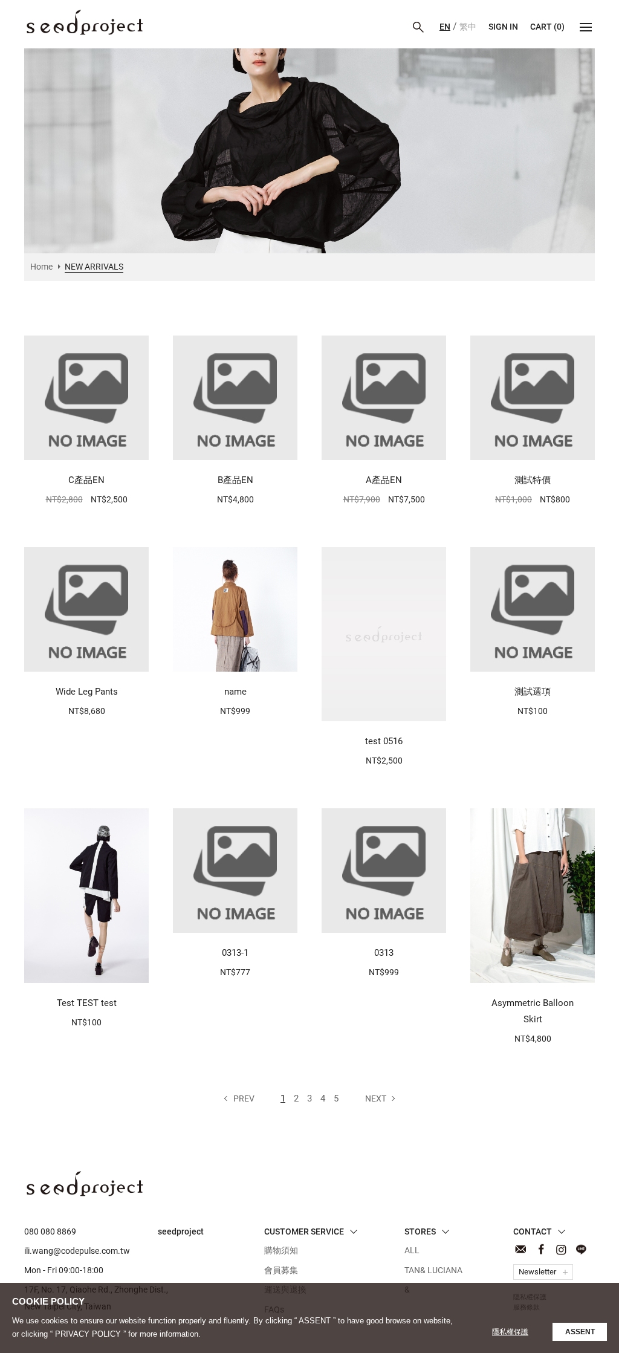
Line (580, 1249)
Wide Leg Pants (87, 691)
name (235, 691)
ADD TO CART (80, 444)
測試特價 (532, 480)
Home (41, 266)
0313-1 (235, 952)
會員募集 (281, 1270)
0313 (384, 952)
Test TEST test (87, 1003)
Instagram (560, 1249)
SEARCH (418, 27)
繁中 (467, 26)
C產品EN (86, 480)
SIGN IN (503, 26)
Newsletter (537, 1271)
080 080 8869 (50, 1231)
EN (444, 26)
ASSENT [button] (580, 1332)
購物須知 (281, 1250)
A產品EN (384, 480)
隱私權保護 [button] (510, 1332)
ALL (412, 1250)
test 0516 (384, 741)
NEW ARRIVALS (84, 22)
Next (375, 1098)
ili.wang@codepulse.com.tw (77, 1251)
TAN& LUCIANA (433, 1270)
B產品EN (235, 480)
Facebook (540, 1249)
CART (547, 26)
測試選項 (532, 691)
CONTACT (520, 1249)
